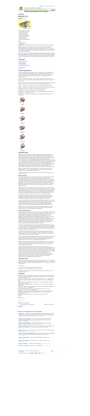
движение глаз (21, 313)
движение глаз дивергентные (23, 337)
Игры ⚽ (46, 11)
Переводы (36, 11)
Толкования (31, 11)
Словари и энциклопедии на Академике (32, 7)
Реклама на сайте (36, 350)
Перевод (24, 18)
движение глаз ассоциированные (24, 318)
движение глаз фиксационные (24, 325)
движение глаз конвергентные (24, 340)
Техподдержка (32, 350)
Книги (41, 11)
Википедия (26, 11)
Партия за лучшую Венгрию (49, 304)
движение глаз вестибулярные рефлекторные (27, 333)
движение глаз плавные (22, 343)
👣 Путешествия (21, 351)
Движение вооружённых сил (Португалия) (27, 304)
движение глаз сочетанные (23, 345)
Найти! (53, 9)
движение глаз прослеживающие (24, 322)
